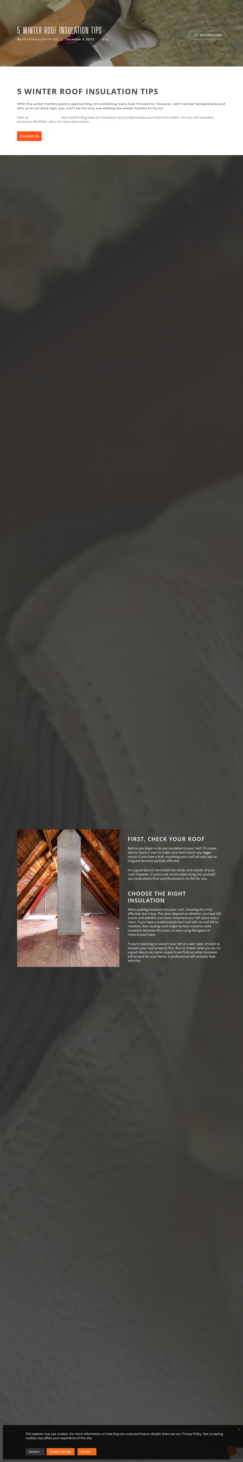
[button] (29, 136)
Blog (105, 39)
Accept (85, 1452)
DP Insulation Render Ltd (40, 39)
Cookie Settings (61, 1452)
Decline (34, 1452)
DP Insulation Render (44, 117)
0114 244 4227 (102, 121)
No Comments (210, 35)
